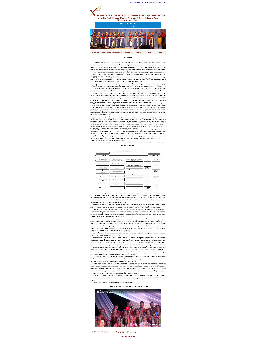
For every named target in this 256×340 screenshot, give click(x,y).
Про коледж (95, 52)
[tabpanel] (128, 19)
